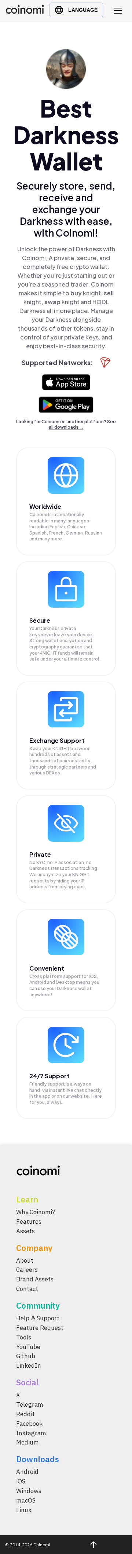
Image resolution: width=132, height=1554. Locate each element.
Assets (25, 1231)
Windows (28, 1491)
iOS (20, 1481)
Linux (24, 1510)
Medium (27, 1442)
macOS (26, 1500)
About (24, 1260)
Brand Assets (35, 1279)
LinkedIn (28, 1365)
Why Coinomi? (35, 1212)
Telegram (29, 1404)
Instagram (31, 1433)
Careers (27, 1270)
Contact (27, 1289)
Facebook (29, 1423)
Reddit (25, 1414)
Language (83, 10)
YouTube (28, 1346)
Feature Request (39, 1328)
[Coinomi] (24, 12)
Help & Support (37, 1318)
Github (25, 1356)
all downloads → (66, 427)
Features (28, 1221)
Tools (23, 1337)
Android (27, 1472)
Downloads (37, 1459)
